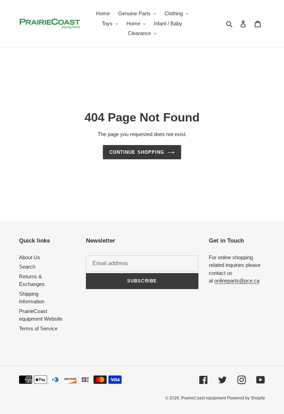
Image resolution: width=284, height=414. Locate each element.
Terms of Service (38, 328)
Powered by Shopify (246, 398)
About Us (29, 257)
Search (27, 267)
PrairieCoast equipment (203, 398)
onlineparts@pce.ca (236, 281)
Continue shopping (136, 152)
